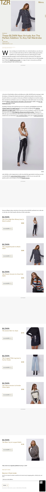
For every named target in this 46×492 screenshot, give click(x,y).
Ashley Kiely (5, 41)
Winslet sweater (26, 178)
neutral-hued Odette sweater (18, 176)
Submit (4, 485)
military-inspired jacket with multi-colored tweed (18, 101)
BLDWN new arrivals (15, 60)
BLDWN (45, 16)
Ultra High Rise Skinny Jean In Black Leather (23, 112)
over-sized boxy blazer (22, 115)
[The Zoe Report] (5, 2)
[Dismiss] (44, 481)
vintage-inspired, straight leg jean (10, 108)
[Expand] (40, 481)
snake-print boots (38, 115)
